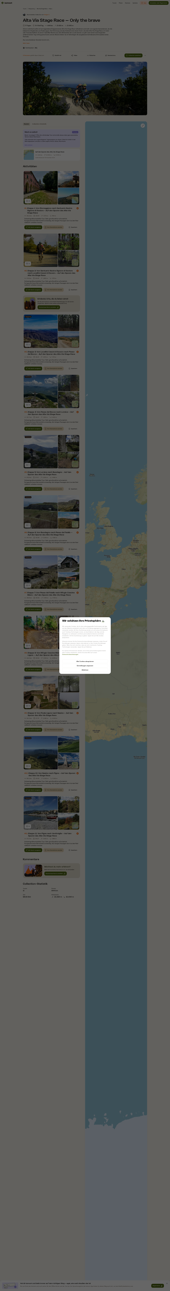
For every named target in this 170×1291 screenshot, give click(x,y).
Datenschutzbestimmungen (70, 654)
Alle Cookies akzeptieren (85, 661)
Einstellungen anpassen (85, 666)
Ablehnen (85, 670)
